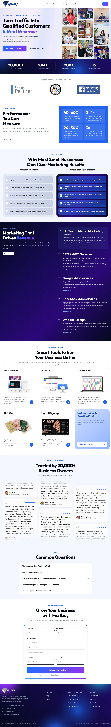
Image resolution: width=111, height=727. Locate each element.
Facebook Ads (73, 699)
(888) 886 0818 (9, 711)
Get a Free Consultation (14, 48)
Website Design (73, 706)
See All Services (8, 253)
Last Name (60, 628)
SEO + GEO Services (75, 692)
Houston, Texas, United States (14, 705)
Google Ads (72, 696)
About (49, 4)
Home (42, 4)
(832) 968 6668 (9, 708)
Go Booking (94, 696)
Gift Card (93, 703)
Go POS (92, 692)
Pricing (65, 4)
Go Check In (94, 699)
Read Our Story (8, 139)
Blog (71, 4)
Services (56, 4)
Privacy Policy (55, 675)
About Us (49, 692)
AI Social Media (73, 703)
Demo (105, 4)
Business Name (32, 638)
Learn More (67, 246)
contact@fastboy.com (11, 715)
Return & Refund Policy (102, 723)
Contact (77, 4)
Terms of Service (80, 723)
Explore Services (37, 48)
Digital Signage (95, 706)
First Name (31, 628)
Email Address (32, 648)
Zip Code (59, 657)
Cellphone (30, 657)
